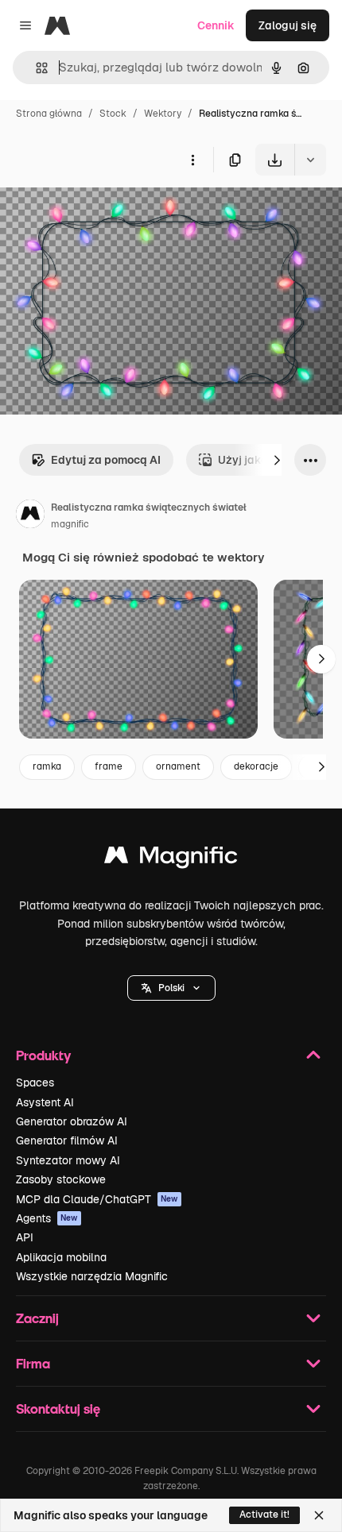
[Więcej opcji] (192, 160)
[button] (171, 988)
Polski (171, 988)
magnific (70, 524)
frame (108, 766)
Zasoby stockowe (61, 1179)
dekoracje (256, 766)
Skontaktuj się (58, 1408)
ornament (178, 766)
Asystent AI (45, 1102)
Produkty (43, 1055)
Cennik (216, 25)
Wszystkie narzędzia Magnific (92, 1276)
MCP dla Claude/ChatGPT (97, 1199)
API (24, 1237)
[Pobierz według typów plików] (310, 160)
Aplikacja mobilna (61, 1257)
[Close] (318, 1515)
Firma (33, 1363)
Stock (112, 113)
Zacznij (37, 1318)
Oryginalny (110, 212)
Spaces (35, 1082)
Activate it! (264, 1514)
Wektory (162, 113)
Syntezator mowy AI (68, 1160)
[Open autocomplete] (35, 68)
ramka (47, 766)
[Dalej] (276, 460)
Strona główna (49, 113)
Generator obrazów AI (71, 1121)
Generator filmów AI (67, 1140)
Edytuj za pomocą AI (106, 460)
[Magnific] (171, 859)
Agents (47, 1218)
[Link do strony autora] (30, 516)
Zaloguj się (287, 25)
